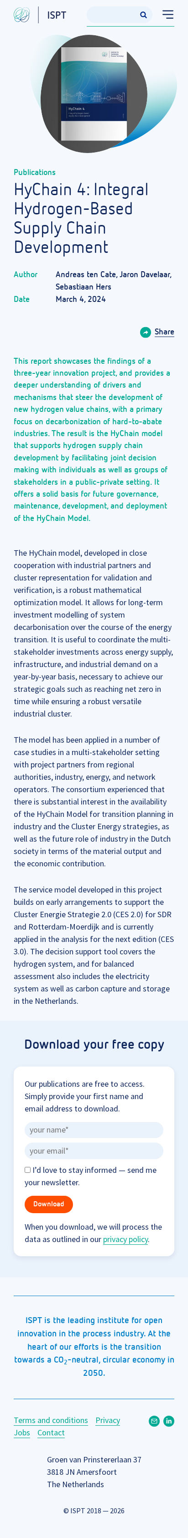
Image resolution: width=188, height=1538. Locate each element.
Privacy (107, 1420)
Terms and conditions (51, 1420)
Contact (51, 1432)
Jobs (22, 1432)
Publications (35, 173)
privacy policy (125, 1239)
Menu (163, 14)
